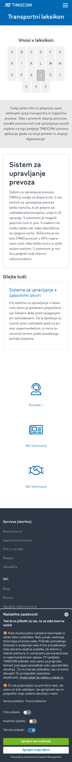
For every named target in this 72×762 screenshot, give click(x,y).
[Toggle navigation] (65, 5)
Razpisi (8, 558)
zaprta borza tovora (17, 540)
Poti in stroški (13, 549)
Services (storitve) (17, 521)
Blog (6, 589)
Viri (5, 579)
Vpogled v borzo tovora (20, 606)
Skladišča (10, 567)
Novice (8, 598)
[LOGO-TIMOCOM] (18, 5)
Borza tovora (12, 531)
